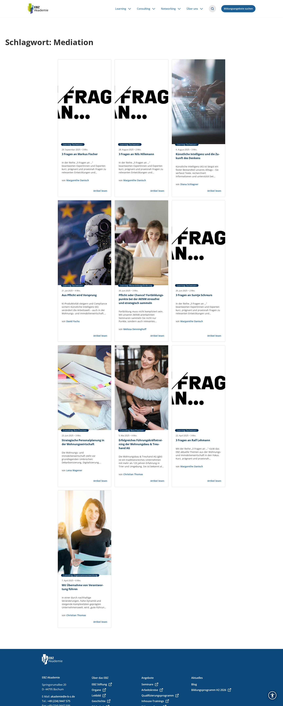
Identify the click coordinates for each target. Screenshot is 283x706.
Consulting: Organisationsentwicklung (80, 575)
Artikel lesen (100, 190)
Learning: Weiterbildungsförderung (136, 285)
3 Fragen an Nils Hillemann (136, 154)
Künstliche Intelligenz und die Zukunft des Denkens (197, 156)
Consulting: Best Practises (75, 430)
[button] (272, 695)
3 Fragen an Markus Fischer (80, 154)
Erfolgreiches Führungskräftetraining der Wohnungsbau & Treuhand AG (140, 444)
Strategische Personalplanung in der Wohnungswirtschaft (83, 442)
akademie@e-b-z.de (63, 696)
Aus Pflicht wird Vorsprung (79, 295)
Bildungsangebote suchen (238, 8)
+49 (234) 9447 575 (58, 701)
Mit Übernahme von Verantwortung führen (82, 587)
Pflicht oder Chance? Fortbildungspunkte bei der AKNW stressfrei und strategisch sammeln (141, 299)
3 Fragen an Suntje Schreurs (194, 295)
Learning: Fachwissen (73, 144)
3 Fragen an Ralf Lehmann (193, 440)
